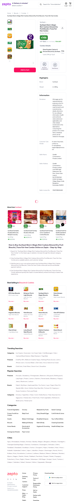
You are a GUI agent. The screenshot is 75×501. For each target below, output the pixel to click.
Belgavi (40, 442)
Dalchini (37, 378)
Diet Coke (39, 363)
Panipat (45, 456)
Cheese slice (27, 398)
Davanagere (43, 445)
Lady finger (19, 378)
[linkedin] (17, 479)
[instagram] (8, 479)
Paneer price (28, 401)
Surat (54, 459)
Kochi (60, 450)
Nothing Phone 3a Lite (48, 360)
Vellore (34, 462)
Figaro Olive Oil (55, 385)
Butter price (19, 401)
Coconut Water (30, 363)
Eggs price (19, 398)
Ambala (22, 442)
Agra (8, 442)
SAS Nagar (42, 459)
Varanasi (28, 462)
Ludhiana (35, 453)
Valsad (22, 462)
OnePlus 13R (20, 360)
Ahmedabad (15, 442)
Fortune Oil (47, 388)
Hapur (45, 447)
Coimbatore (34, 445)
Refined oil (55, 398)
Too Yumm (42, 385)
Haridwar (51, 447)
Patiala (51, 456)
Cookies (23, 13)
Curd (36, 395)
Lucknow (29, 453)
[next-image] (33, 63)
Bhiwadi (53, 442)
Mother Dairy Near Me (36, 388)
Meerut (48, 453)
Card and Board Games (23, 356)
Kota (14, 453)
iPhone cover (20, 363)
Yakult (18, 385)
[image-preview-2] (9, 36)
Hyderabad (17, 450)
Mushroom (24, 381)
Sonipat (49, 459)
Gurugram (39, 447)
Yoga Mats (45, 356)
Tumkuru (60, 459)
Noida (26, 456)
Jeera (17, 381)
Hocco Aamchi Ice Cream (51, 363)
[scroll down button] (9, 61)
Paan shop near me (54, 395)
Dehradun (51, 445)
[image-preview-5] (9, 56)
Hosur (61, 447)
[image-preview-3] (9, 42)
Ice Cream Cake (36, 353)
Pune (17, 459)
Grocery (18, 395)
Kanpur (41, 450)
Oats (55, 353)
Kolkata (9, 453)
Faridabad (10, 447)
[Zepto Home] (6, 4)
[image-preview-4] (9, 49)
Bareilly (35, 442)
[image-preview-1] (9, 29)
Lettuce (31, 381)
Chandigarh (60, 442)
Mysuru (9, 456)
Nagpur (15, 456)
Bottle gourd (58, 376)
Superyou (55, 388)
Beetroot (43, 376)
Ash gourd (50, 376)
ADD (18, 222)
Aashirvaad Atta (32, 385)
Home (9, 13)
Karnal (55, 450)
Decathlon (43, 366)
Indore (24, 450)
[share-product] (62, 28)
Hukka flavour (43, 395)
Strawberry (26, 376)
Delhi (57, 445)
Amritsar (28, 442)
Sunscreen (27, 353)
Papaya (60, 378)
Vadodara (16, 462)
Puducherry (10, 459)
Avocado (18, 376)
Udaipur (9, 462)
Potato (26, 378)
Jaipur (29, 450)
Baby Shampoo (35, 356)
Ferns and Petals (32, 391)
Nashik (21, 456)
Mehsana (54, 453)
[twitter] (11, 479)
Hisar (56, 447)
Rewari (27, 459)
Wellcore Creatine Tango (32, 360)
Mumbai (61, 453)
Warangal (48, 462)
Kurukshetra (21, 453)
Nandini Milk (19, 388)
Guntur (32, 447)
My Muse (24, 385)
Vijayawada (41, 462)
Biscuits (16, 13)
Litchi (58, 360)
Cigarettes (25, 395)
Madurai (42, 453)
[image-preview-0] (9, 22)
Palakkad (32, 456)
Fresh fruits (35, 398)
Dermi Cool (34, 366)
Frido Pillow (26, 366)
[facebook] (14, 479)
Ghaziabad (18, 447)
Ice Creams (19, 353)
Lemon (31, 378)
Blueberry (53, 378)
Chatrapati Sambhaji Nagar (15, 445)
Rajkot (22, 459)
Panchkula (39, 456)
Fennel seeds (45, 378)
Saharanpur (34, 459)
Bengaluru (47, 442)
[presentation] (12, 13)
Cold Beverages (47, 353)
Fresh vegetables (46, 398)
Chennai (27, 445)
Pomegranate (34, 376)
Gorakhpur (25, 447)
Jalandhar (35, 450)
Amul (26, 388)
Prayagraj (57, 456)
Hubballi (9, 450)
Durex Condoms (21, 391)
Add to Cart (25, 70)
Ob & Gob (19, 366)
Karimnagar (48, 450)
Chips (31, 395)
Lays (47, 385)
